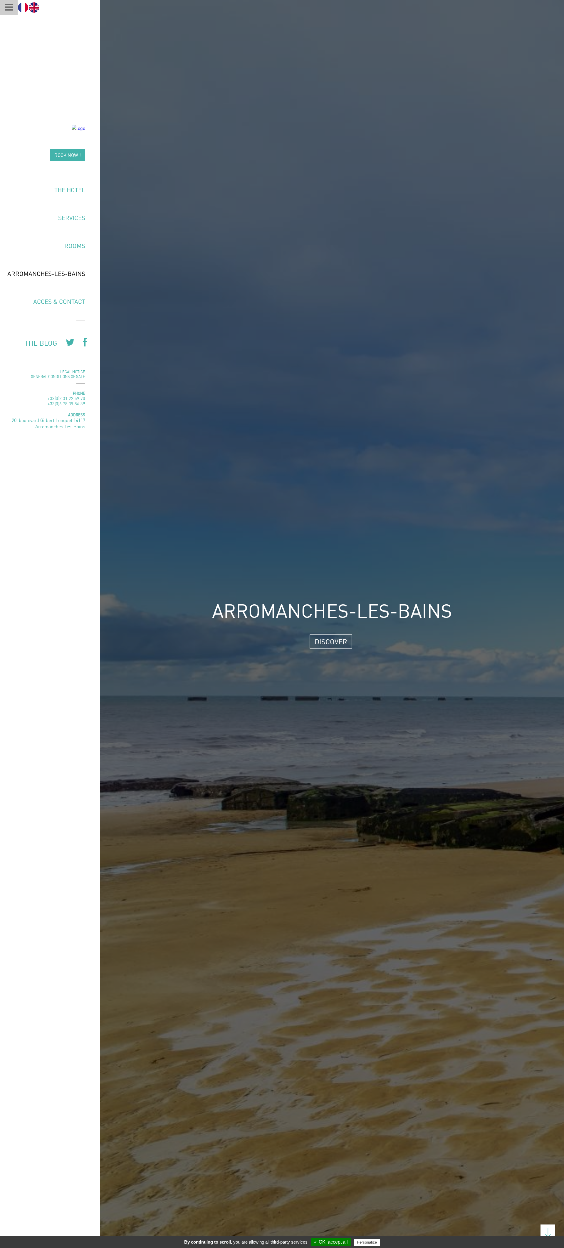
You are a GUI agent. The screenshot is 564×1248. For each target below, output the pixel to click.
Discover (331, 641)
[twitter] (68, 342)
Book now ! (67, 155)
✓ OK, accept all (331, 1241)
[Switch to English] (34, 7)
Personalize (367, 1242)
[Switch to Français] (23, 7)
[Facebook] (83, 342)
